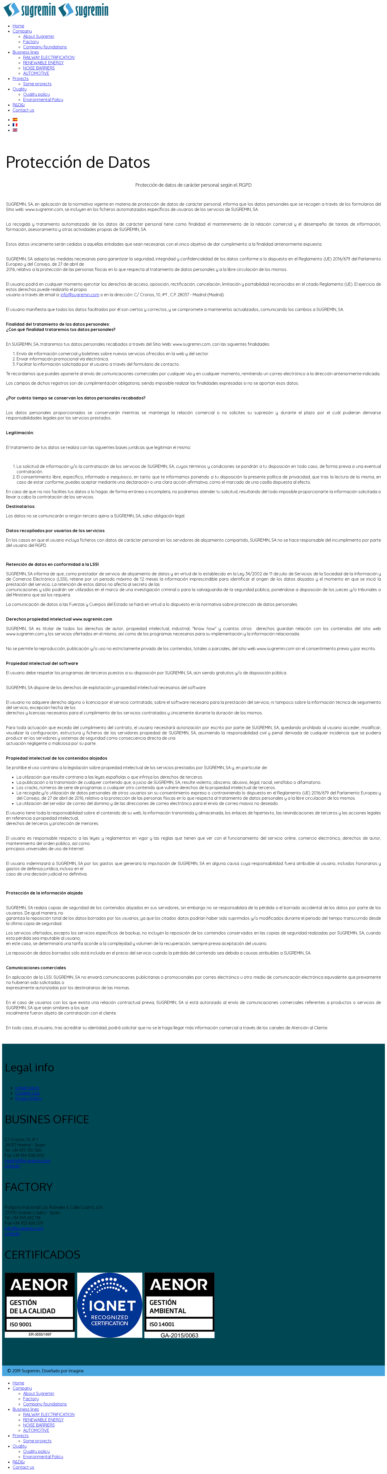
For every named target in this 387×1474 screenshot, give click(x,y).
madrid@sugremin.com (27, 1160)
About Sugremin (38, 36)
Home (18, 25)
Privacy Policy (28, 1098)
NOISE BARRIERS (39, 68)
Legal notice (27, 1087)
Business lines (26, 52)
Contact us (23, 110)
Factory (31, 41)
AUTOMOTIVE (36, 73)
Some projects (37, 83)
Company (22, 31)
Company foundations (45, 47)
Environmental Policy (43, 99)
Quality (20, 89)
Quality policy (36, 94)
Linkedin (12, 1166)
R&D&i (19, 104)
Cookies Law (27, 1093)
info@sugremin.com (80, 294)
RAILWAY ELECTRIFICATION (49, 57)
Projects (21, 78)
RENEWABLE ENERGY (43, 62)
